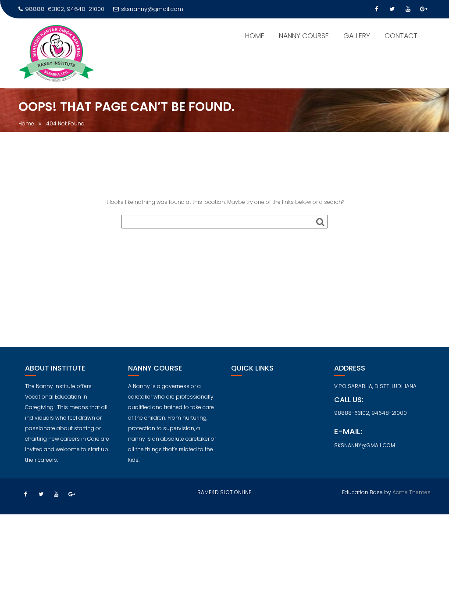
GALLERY (356, 36)
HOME (254, 36)
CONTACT (401, 36)
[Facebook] (376, 9)
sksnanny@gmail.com (152, 9)
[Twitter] (392, 9)
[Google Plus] (424, 9)
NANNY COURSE (304, 36)
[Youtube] (408, 9)
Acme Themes (411, 492)
